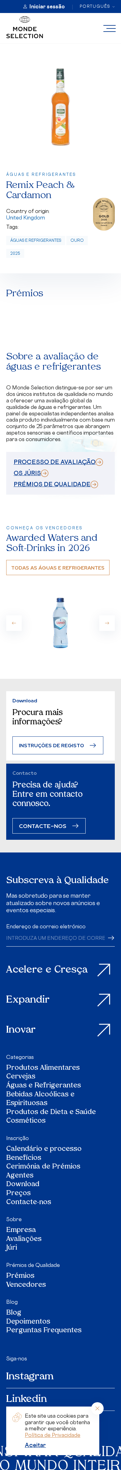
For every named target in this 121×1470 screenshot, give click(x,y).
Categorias (20, 1057)
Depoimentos (28, 1322)
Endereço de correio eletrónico (46, 926)
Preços (18, 1193)
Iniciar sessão (47, 6)
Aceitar (35, 1445)
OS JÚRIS (27, 473)
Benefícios (23, 1158)
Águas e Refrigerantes (35, 240)
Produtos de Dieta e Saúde (51, 1112)
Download (22, 1184)
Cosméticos (26, 1121)
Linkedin (26, 1399)
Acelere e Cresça (47, 970)
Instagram (30, 1376)
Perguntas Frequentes (44, 1330)
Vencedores (26, 1285)
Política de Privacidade (52, 1435)
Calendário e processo (44, 1149)
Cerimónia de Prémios (43, 1167)
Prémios (20, 1276)
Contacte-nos (28, 1202)
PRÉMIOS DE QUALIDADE (52, 484)
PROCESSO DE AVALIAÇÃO (55, 461)
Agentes (20, 1176)
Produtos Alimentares (43, 1068)
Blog (12, 1302)
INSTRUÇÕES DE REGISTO (51, 745)
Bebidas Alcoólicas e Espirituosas (40, 1099)
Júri (11, 1248)
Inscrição (17, 1138)
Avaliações (24, 1239)
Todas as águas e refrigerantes (58, 567)
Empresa (21, 1230)
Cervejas (20, 1077)
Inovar (21, 1030)
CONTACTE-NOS (42, 826)
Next (107, 623)
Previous (14, 623)
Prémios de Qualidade (33, 1265)
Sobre (14, 1219)
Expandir (28, 1000)
